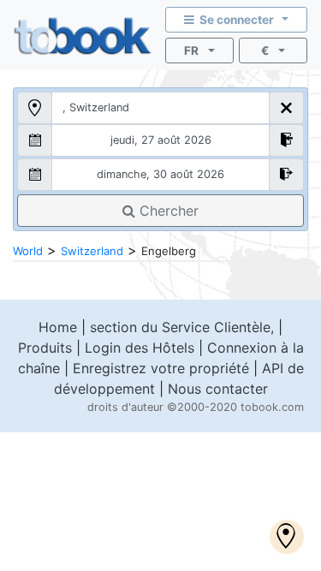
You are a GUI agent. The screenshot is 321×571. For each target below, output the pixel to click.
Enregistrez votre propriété (161, 368)
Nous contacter (218, 388)
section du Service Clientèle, (182, 327)
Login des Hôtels (139, 347)
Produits (45, 347)
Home (58, 327)
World (28, 251)
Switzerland (92, 251)
